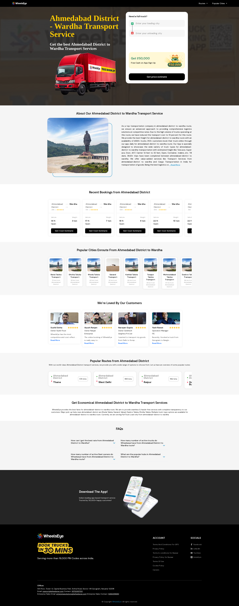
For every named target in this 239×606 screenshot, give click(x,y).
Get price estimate (157, 76)
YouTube (197, 553)
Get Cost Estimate (64, 230)
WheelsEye (116, 602)
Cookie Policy (158, 565)
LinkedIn (196, 549)
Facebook (197, 544)
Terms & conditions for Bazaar (165, 553)
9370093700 (77, 591)
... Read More (174, 165)
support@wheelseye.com (53, 591)
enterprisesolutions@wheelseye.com (71, 594)
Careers (156, 570)
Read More (55, 340)
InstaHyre (197, 557)
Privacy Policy (158, 549)
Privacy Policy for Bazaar (163, 557)
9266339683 (113, 594)
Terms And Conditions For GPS (166, 544)
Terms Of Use (158, 561)
